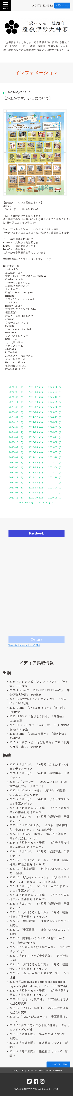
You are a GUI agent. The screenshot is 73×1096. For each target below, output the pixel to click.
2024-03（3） (36, 432)
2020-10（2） (36, 497)
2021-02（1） (36, 492)
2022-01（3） (56, 472)
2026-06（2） (56, 387)
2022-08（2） (36, 462)
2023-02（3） (56, 452)
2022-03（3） (17, 472)
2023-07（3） (17, 447)
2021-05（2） (36, 487)
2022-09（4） (17, 462)
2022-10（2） (56, 457)
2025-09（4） (56, 402)
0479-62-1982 (44, 5)
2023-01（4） (17, 457)
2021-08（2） (36, 482)
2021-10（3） (56, 477)
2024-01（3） (17, 437)
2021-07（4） (56, 482)
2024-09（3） (36, 422)
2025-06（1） (56, 407)
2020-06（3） (46, 502)
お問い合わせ (62, 5)
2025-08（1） (17, 407)
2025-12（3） (56, 397)
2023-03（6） (36, 452)
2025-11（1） (17, 402)
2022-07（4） (56, 462)
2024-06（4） (36, 427)
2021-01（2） (56, 492)
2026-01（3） (36, 397)
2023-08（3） (56, 442)
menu (5, 9)
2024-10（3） (17, 422)
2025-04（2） (36, 412)
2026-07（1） (36, 387)
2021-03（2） (17, 492)
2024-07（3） (17, 427)
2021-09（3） (17, 482)
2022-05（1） (36, 467)
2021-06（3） (17, 487)
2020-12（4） (17, 497)
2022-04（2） (56, 467)
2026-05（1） (17, 392)
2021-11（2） (36, 477)
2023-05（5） (56, 447)
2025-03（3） (56, 412)
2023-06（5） (36, 447)
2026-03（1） (56, 392)
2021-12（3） (17, 477)
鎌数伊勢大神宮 (29, 1089)
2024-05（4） (56, 427)
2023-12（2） (36, 437)
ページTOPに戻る (58, 1064)
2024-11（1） (56, 417)
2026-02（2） (17, 397)
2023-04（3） (17, 452)
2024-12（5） (36, 417)
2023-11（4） (56, 437)
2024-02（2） (56, 432)
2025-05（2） (17, 412)
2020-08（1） (56, 497)
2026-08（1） (17, 387)
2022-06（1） (17, 467)
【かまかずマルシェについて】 (28, 98)
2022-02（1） (36, 472)
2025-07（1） (36, 407)
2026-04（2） (36, 392)
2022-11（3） (36, 457)
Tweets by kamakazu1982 (24, 645)
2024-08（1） (56, 422)
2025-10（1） (36, 402)
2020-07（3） (26, 502)
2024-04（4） (17, 432)
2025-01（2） (17, 417)
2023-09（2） (36, 442)
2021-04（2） (56, 487)
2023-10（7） (17, 442)
